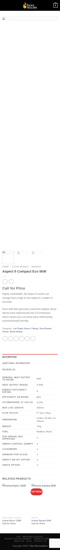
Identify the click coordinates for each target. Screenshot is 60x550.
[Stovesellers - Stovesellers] (30, 5)
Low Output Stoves (21, 328)
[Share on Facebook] (10, 338)
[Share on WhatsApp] (5, 338)
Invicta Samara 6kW (41, 520)
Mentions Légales (33, 537)
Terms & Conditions (44, 539)
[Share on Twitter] (16, 338)
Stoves (5, 331)
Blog (29, 541)
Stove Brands (20, 267)
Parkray (36, 267)
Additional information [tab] (16, 363)
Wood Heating (16, 331)
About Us (19, 541)
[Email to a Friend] (21, 338)
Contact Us (40, 541)
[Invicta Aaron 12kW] (15, 499)
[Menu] (4, 5)
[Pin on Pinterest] (27, 338)
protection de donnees (18, 539)
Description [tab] (9, 357)
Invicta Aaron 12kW (11, 520)
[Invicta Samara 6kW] (45, 499)
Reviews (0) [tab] (8, 369)
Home (5, 267)
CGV (18, 537)
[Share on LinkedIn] (32, 338)
